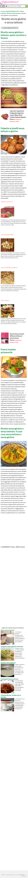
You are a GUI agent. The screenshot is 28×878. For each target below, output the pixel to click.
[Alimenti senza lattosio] (7, 212)
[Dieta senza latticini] (8, 637)
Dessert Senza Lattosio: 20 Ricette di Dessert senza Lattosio (17, 336)
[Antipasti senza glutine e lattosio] (8, 654)
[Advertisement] (14, 527)
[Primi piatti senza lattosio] (8, 686)
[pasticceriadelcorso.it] (9, 2)
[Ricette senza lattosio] (8, 670)
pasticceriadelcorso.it (12, 11)
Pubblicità (23, 876)
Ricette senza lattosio (13, 13)
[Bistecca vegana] (7, 310)
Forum (8, 6)
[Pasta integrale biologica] (7, 245)
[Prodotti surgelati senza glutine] (7, 278)
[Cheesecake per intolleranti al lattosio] (8, 704)
